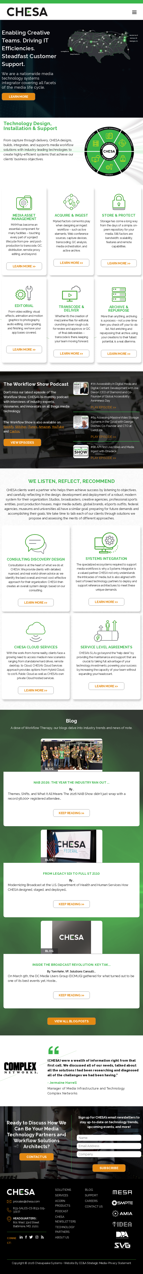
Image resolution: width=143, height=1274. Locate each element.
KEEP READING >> (71, 813)
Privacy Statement (119, 1263)
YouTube (58, 427)
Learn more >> (24, 266)
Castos (15, 431)
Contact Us (36, 1157)
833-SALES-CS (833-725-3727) (29, 1210)
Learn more (18, 96)
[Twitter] (31, 1237)
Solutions (63, 1189)
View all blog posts (71, 1021)
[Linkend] (21, 1237)
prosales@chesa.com (26, 1201)
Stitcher (20, 427)
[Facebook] (26, 1237)
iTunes (32, 427)
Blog (89, 1189)
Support (91, 1195)
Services (61, 1195)
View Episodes (22, 442)
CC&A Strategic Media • (93, 1263)
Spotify (8, 427)
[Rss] (42, 1237)
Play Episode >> (103, 407)
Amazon (44, 427)
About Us (62, 1237)
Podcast (61, 1211)
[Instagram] (36, 1237)
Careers (91, 1201)
